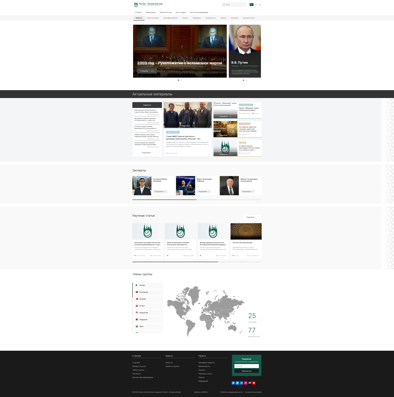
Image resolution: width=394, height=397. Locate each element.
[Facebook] (233, 383)
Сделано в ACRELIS (201, 392)
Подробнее (147, 153)
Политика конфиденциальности (231, 392)
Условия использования (253, 392)
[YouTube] (253, 383)
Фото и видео (181, 12)
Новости (139, 18)
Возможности (211, 18)
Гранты (185, 18)
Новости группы (153, 18)
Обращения (197, 18)
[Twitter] (237, 383)
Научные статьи (249, 18)
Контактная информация (199, 12)
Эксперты (234, 18)
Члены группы (150, 12)
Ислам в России (166, 12)
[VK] (241, 383)
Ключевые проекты (171, 18)
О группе (138, 12)
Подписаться (247, 371)
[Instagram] (245, 383)
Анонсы (223, 18)
